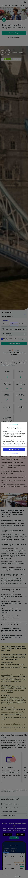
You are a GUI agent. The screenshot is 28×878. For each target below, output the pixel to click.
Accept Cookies (14, 449)
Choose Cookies (14, 453)
